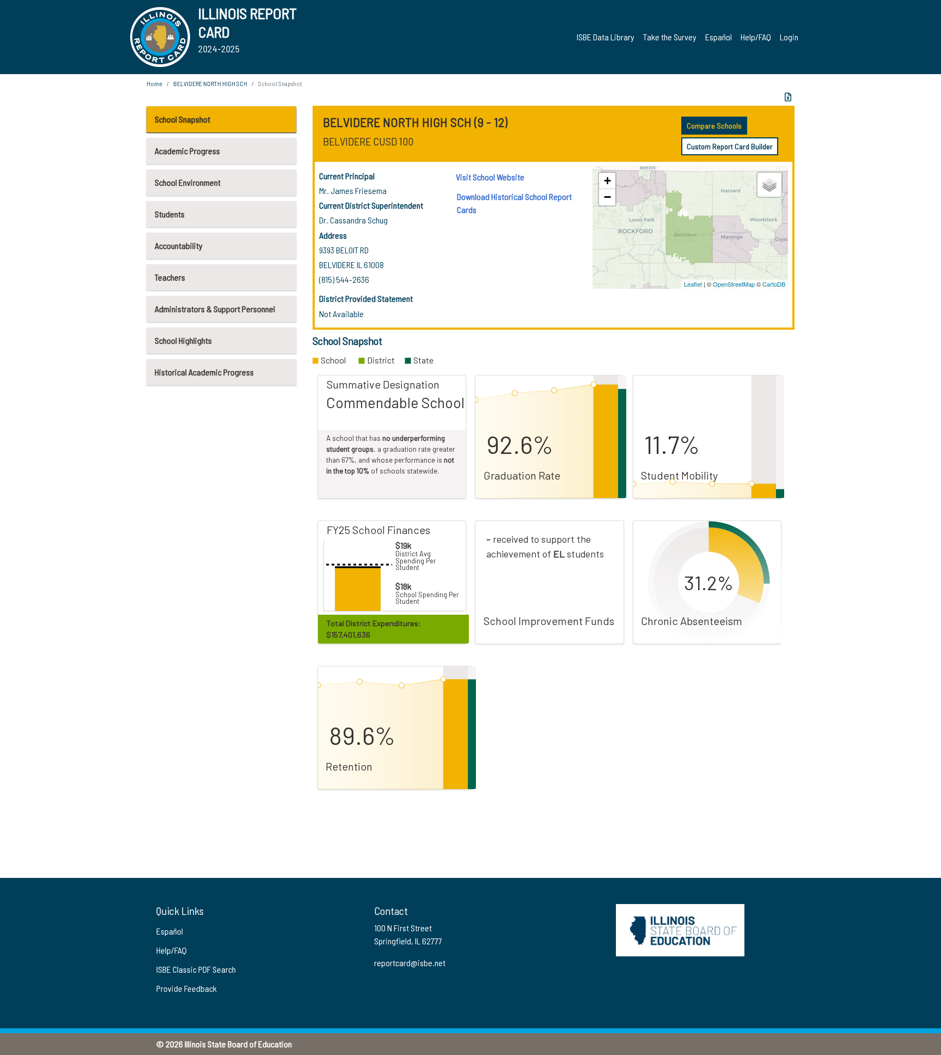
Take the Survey (669, 37)
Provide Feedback (186, 988)
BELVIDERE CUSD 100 (368, 141)
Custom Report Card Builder (730, 146)
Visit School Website (490, 177)
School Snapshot (182, 119)
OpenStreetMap (734, 284)
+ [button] (607, 180)
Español (718, 37)
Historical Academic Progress (204, 372)
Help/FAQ (756, 37)
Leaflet (693, 284)
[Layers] (769, 185)
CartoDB (773, 284)
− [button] (607, 197)
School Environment (188, 182)
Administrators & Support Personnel (215, 309)
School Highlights (183, 340)
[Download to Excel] (788, 97)
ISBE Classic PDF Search (196, 969)
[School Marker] (682, 215)
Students (170, 214)
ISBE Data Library (605, 37)
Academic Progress (187, 150)
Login (789, 37)
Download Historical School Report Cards (514, 203)
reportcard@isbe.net (409, 962)
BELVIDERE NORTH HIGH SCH (210, 83)
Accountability (179, 245)
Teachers (170, 277)
